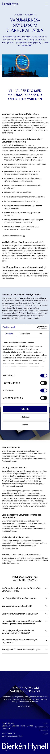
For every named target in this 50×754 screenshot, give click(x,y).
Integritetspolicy (41, 727)
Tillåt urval (25, 417)
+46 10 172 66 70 (8, 733)
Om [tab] (40, 334)
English (45, 734)
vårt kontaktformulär (37, 560)
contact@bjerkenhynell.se (12, 736)
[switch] (43, 383)
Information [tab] (25, 334)
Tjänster (18, 15)
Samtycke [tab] (9, 334)
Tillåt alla (25, 409)
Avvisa (25, 425)
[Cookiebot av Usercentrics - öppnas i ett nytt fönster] (36, 327)
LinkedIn (45, 723)
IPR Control (43, 730)
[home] (10, 4)
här (24, 236)
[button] (45, 4)
